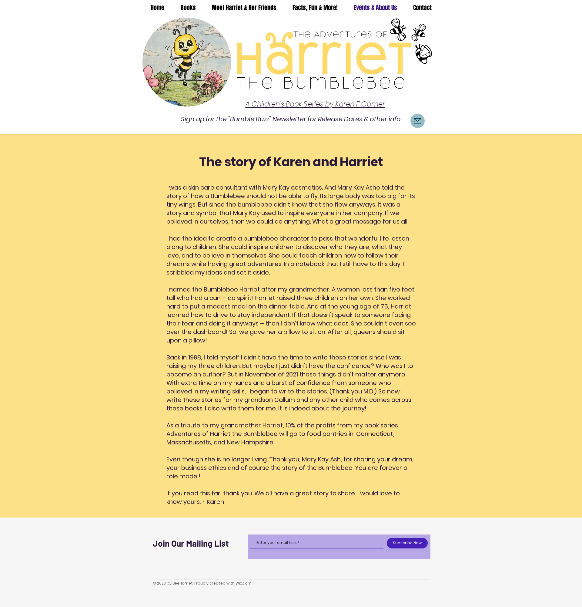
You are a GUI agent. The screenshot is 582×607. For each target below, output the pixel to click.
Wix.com (244, 583)
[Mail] (417, 121)
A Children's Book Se (279, 104)
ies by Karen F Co (342, 104)
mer (378, 104)
